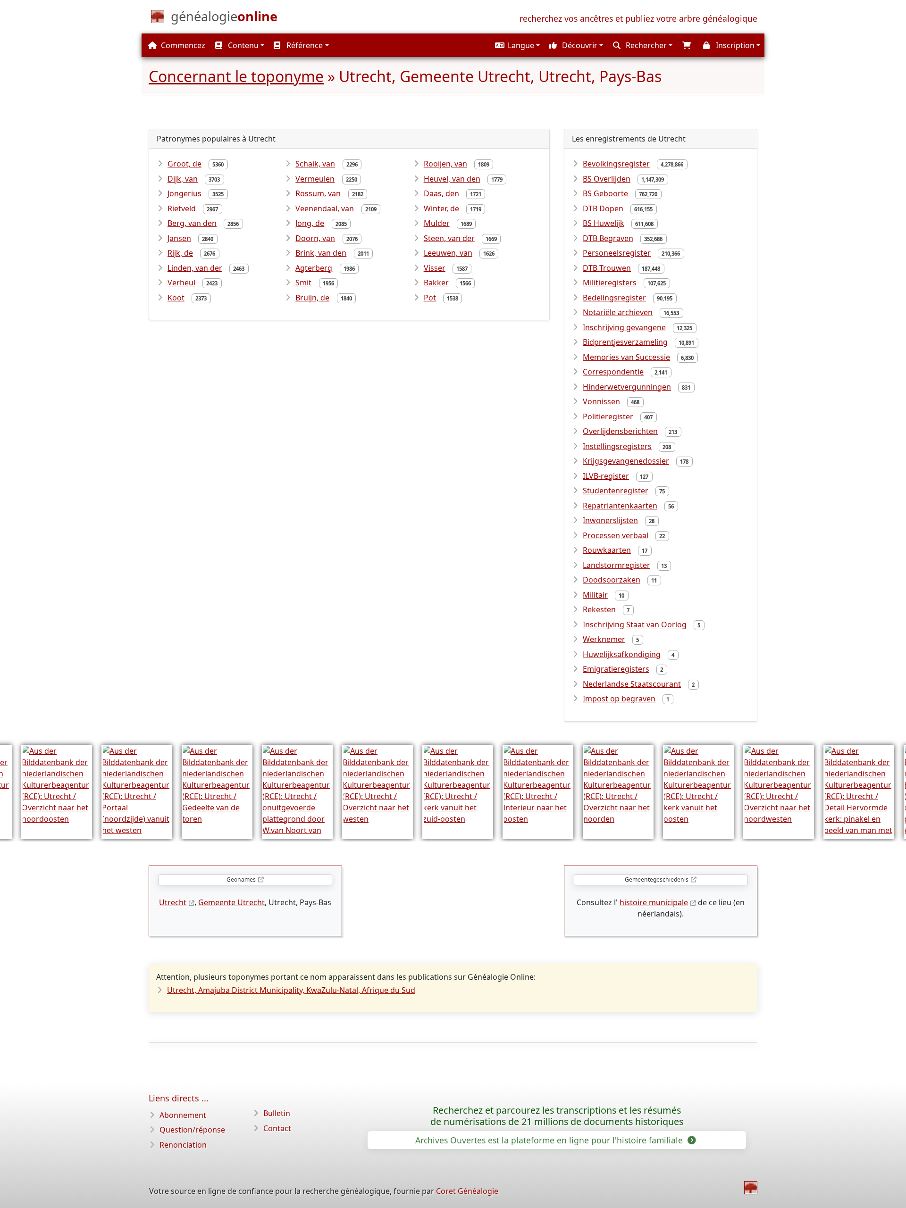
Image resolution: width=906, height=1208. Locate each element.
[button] (516, 45)
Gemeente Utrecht (231, 902)
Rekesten (599, 609)
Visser (434, 268)
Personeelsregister (617, 253)
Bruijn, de (312, 297)
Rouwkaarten (607, 550)
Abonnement (182, 1115)
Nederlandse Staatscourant (632, 684)
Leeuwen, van (448, 253)
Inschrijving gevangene (624, 327)
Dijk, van (183, 179)
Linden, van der (195, 268)
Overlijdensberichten (620, 431)
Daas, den (441, 193)
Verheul (181, 282)
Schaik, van (315, 163)
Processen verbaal (615, 535)
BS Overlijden (606, 179)
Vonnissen (601, 401)
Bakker (436, 282)
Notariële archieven (618, 312)
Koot (176, 297)
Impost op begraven (619, 698)
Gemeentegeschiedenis (656, 879)
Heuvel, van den (452, 179)
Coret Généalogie (467, 1191)
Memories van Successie (626, 357)
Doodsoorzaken (611, 580)
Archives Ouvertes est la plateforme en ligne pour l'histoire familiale (550, 1140)
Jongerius (184, 193)
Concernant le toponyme (236, 76)
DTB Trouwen (607, 268)
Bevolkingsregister (616, 163)
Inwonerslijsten (610, 520)
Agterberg (313, 268)
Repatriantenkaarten (620, 505)
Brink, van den (320, 253)
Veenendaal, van (324, 208)
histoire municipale (654, 902)
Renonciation (183, 1145)
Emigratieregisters (616, 669)
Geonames (241, 879)
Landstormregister (616, 565)
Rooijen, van (445, 163)
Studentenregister (615, 490)
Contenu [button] (242, 45)
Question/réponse (192, 1130)
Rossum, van (318, 193)
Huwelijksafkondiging (622, 654)
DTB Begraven (608, 238)
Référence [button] (304, 45)
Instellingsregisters (617, 446)
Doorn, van (315, 238)
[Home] (750, 1187)
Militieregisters (610, 282)
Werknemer (604, 639)
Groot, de (184, 163)
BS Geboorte (605, 193)
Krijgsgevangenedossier (626, 461)
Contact (277, 1128)
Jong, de (309, 223)
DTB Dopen (603, 208)
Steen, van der (449, 238)
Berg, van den (192, 223)
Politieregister (608, 416)
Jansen (179, 238)
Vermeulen (315, 179)
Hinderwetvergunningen (627, 387)
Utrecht (172, 902)
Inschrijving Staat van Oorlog (635, 624)
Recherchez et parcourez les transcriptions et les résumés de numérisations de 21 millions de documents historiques (556, 1116)
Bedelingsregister (614, 297)
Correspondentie (613, 372)
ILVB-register (606, 476)
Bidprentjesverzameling (625, 342)
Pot (430, 297)
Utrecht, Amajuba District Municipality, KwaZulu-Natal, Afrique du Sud (291, 990)
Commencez (182, 45)
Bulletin (276, 1113)
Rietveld (182, 208)
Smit (303, 282)
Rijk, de (180, 253)
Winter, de (441, 208)
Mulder (437, 223)
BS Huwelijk (603, 223)
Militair (595, 595)
